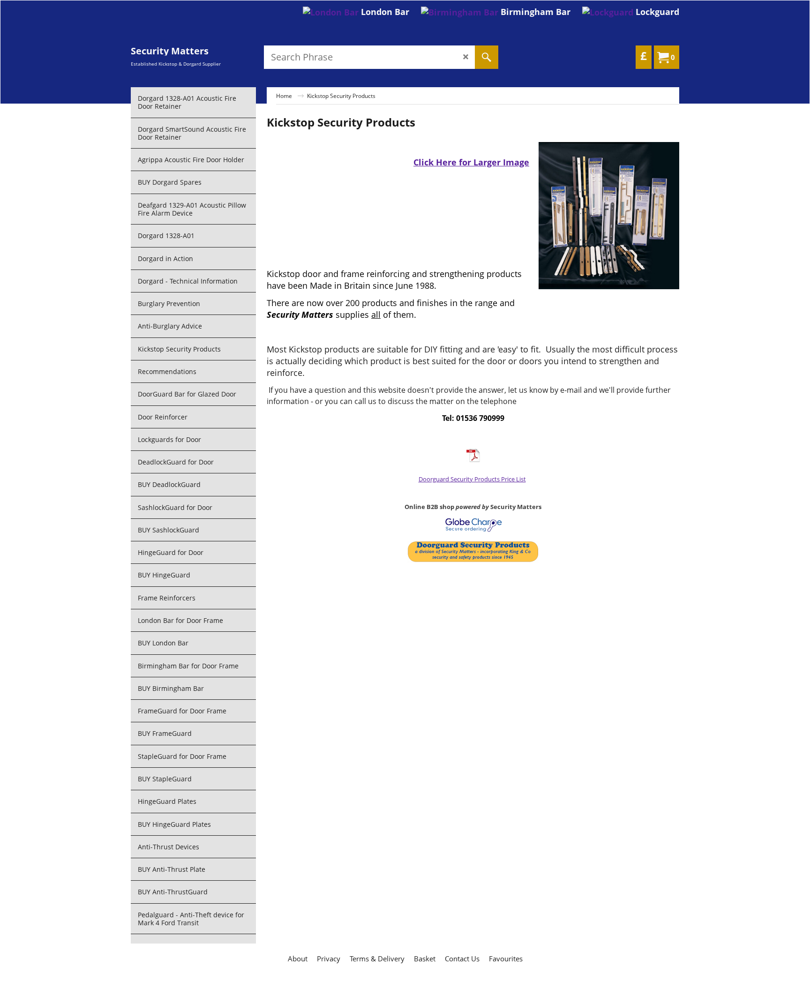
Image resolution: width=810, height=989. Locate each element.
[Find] (486, 57)
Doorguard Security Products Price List (472, 479)
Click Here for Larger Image (471, 162)
